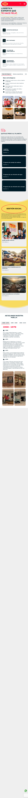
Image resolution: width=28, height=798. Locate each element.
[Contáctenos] (25, 790)
